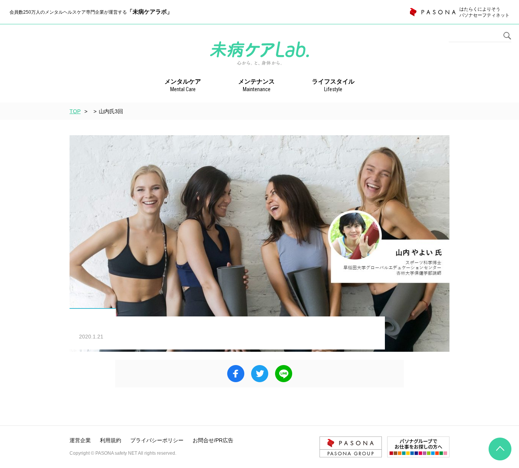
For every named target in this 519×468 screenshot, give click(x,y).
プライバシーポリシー (157, 440)
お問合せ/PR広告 (213, 440)
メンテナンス (256, 85)
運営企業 (80, 440)
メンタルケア (183, 85)
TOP (75, 111)
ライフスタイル (333, 85)
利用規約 (110, 440)
